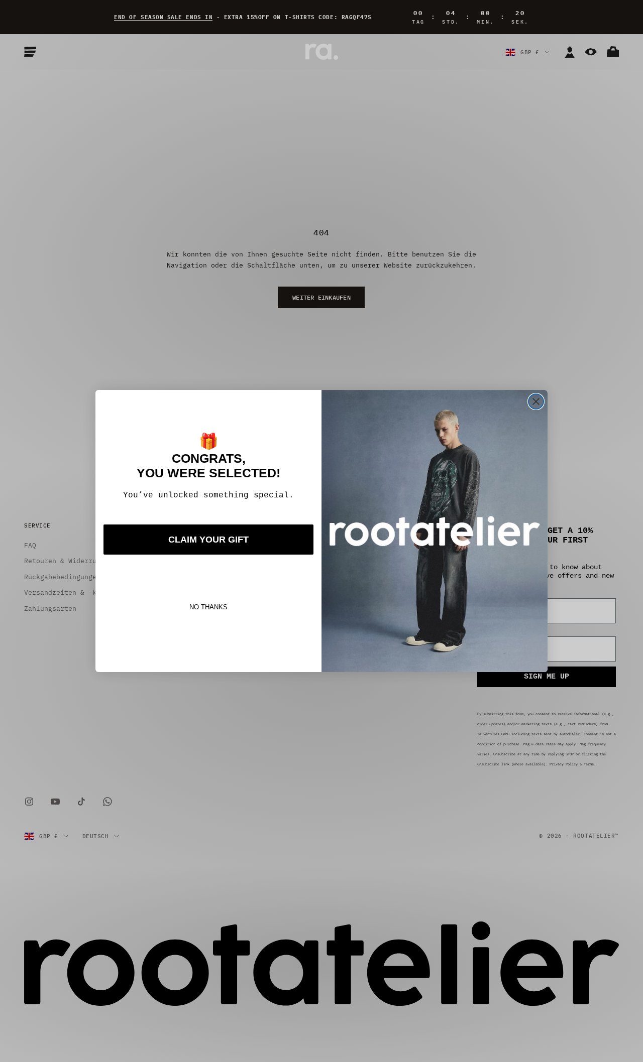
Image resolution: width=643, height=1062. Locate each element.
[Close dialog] (536, 401)
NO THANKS (208, 607)
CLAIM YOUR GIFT (208, 540)
